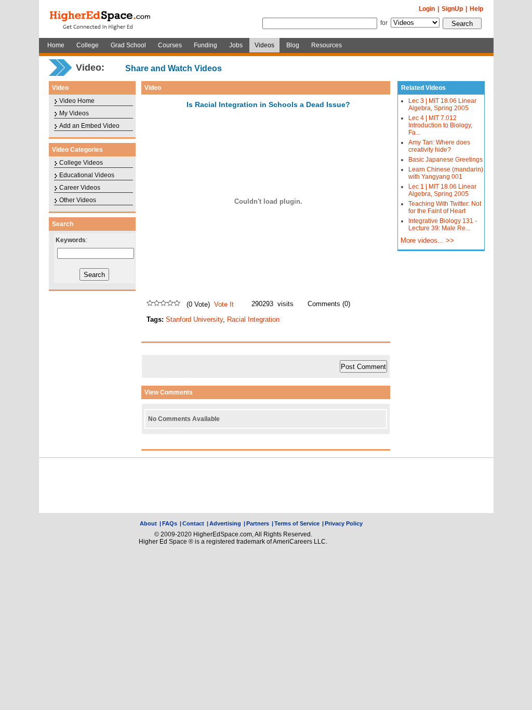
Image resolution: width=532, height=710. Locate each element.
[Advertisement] (266, 485)
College (87, 45)
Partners (257, 523)
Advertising (225, 523)
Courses (170, 45)
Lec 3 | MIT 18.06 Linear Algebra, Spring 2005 (442, 104)
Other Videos (77, 200)
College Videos (81, 162)
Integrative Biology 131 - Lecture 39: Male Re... (442, 224)
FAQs (169, 523)
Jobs (236, 45)
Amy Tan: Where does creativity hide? (439, 146)
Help (476, 8)
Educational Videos (86, 175)
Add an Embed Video (89, 125)
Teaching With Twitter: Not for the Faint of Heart (444, 207)
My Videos (74, 113)
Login (427, 8)
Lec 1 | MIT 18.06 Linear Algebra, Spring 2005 (442, 190)
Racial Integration (253, 319)
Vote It (224, 304)
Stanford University (194, 319)
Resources (326, 45)
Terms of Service (297, 523)
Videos (264, 45)
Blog (292, 45)
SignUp (452, 8)
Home (55, 45)
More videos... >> (427, 240)
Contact (193, 523)
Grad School (128, 45)
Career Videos (79, 187)
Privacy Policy (344, 523)
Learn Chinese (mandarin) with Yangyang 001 (445, 173)
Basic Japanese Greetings (445, 159)
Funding (205, 45)
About (148, 523)
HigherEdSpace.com (101, 19)
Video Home (77, 100)
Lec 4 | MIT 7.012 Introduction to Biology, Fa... (440, 125)
